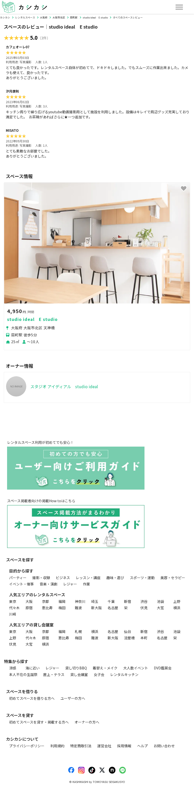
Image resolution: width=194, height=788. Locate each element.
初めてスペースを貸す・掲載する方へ (39, 722)
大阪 (29, 601)
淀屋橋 (129, 637)
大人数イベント (135, 667)
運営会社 (104, 745)
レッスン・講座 (88, 577)
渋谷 (144, 601)
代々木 (14, 607)
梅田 (61, 607)
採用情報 (124, 745)
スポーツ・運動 (142, 577)
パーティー (18, 577)
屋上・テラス (53, 674)
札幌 (78, 631)
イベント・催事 (21, 583)
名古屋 (113, 607)
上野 (176, 601)
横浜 (176, 607)
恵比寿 (47, 607)
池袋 (160, 601)
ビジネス (63, 577)
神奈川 (80, 601)
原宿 (29, 607)
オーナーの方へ (87, 722)
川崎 (12, 614)
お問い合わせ (164, 745)
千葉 (111, 601)
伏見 (144, 607)
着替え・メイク (105, 667)
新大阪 (96, 607)
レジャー (70, 583)
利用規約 (57, 745)
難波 (78, 607)
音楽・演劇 (48, 583)
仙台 (127, 631)
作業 (86, 583)
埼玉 (94, 601)
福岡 (61, 601)
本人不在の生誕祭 (23, 674)
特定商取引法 (80, 745)
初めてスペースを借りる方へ (32, 698)
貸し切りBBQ (76, 667)
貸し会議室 (79, 674)
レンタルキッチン (124, 674)
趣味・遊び (115, 577)
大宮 (160, 607)
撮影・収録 (41, 577)
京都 (45, 601)
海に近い (33, 667)
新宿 (127, 601)
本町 (144, 637)
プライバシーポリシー (26, 745)
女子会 (99, 674)
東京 (12, 601)
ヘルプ (142, 745)
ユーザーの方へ (72, 698)
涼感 (12, 667)
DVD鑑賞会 (163, 667)
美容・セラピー (172, 577)
